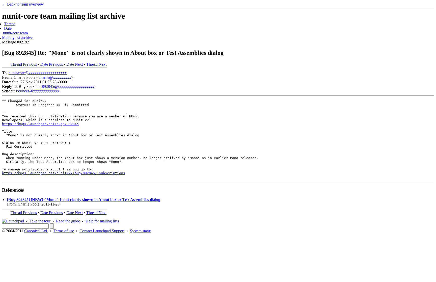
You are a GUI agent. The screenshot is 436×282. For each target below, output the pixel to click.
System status (140, 231)
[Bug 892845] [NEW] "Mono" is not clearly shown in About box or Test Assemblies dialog (83, 199)
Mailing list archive (17, 37)
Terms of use (63, 231)
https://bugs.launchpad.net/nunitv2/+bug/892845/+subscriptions (63, 173)
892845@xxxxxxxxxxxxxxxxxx (68, 86)
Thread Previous (24, 64)
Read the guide (68, 221)
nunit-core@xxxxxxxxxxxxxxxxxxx (38, 73)
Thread (9, 24)
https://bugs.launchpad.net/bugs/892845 (40, 124)
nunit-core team (15, 33)
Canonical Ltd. (36, 231)
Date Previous (51, 64)
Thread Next (96, 64)
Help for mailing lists (102, 221)
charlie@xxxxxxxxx (55, 77)
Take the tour (40, 221)
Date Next (74, 64)
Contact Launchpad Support (101, 231)
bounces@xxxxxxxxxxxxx (37, 91)
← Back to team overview (23, 4)
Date (8, 28)
